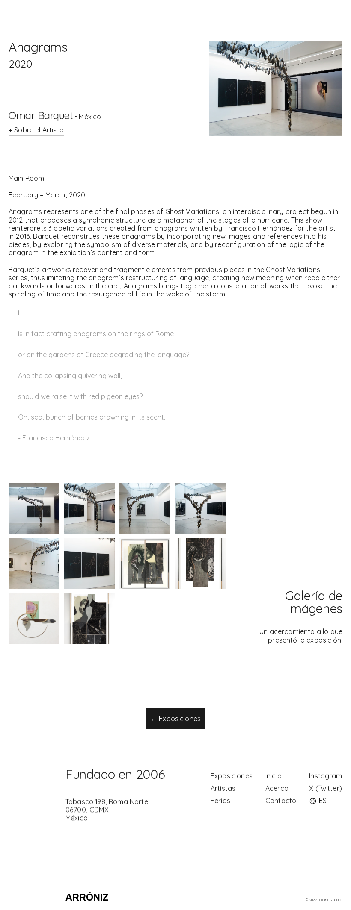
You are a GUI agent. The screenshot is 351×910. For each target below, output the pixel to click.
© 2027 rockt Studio (324, 900)
